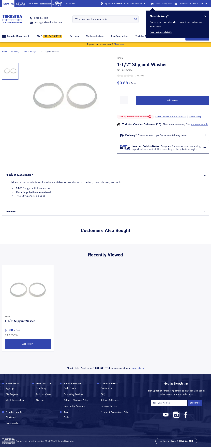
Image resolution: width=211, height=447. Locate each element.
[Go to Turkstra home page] (8, 3)
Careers (40, 400)
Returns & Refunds (110, 400)
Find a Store (69, 388)
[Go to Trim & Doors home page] (33, 3)
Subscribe (195, 402)
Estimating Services (73, 394)
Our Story (41, 388)
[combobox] (103, 19)
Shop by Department (18, 36)
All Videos (10, 417)
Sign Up (10, 388)
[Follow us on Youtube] (166, 417)
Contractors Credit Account (191, 4)
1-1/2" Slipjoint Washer (20, 321)
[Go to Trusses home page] (20, 3)
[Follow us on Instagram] (176, 417)
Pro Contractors (119, 36)
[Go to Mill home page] (57, 3)
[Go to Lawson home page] (70, 3)
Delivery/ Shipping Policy (75, 400)
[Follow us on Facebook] (186, 417)
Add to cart (172, 100)
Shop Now (119, 44)
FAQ (103, 394)
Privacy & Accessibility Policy (115, 412)
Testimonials (12, 423)
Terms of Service (109, 406)
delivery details (199, 124)
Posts (66, 417)
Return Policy (195, 117)
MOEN (120, 58)
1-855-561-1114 (101, 368)
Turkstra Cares (143, 36)
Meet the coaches (15, 400)
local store (138, 368)
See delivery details (161, 32)
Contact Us (106, 388)
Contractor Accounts (74, 406)
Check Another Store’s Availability (170, 117)
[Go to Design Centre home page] (45, 3)
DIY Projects (12, 394)
